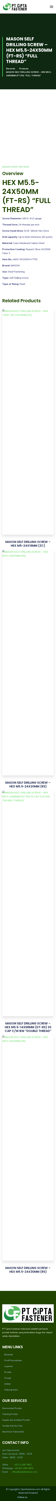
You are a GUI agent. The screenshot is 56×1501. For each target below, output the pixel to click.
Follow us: (22, 1497)
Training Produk (10, 1414)
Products (23, 68)
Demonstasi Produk (12, 1408)
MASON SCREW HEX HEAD (15, 166)
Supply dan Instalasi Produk (16, 1420)
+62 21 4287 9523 (23, 1464)
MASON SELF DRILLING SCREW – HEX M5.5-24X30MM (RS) (28, 1270)
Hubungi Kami (11, 1389)
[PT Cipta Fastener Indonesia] (15, 6)
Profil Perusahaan (13, 1360)
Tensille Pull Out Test (12, 1425)
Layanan (8, 1366)
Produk (7, 1372)
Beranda (10, 68)
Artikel (7, 1383)
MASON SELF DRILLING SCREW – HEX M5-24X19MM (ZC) (28, 544)
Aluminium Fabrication (13, 1431)
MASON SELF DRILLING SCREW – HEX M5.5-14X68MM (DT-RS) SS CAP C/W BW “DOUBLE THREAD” (28, 1027)
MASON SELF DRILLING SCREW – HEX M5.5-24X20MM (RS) (28, 784)
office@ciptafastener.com (24, 1471)
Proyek (7, 1378)
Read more (28, 427)
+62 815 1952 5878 (23, 1468)
